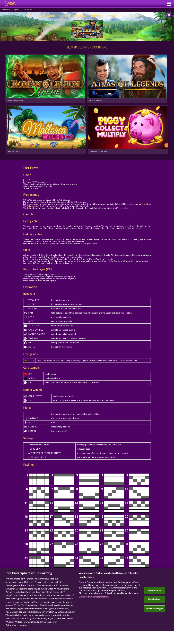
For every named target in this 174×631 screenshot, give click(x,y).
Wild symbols (33, 206)
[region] (87, 599)
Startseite (6, 10)
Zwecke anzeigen (154, 609)
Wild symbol (144, 204)
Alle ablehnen (154, 599)
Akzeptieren (154, 590)
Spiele (16, 10)
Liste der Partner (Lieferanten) (94, 597)
